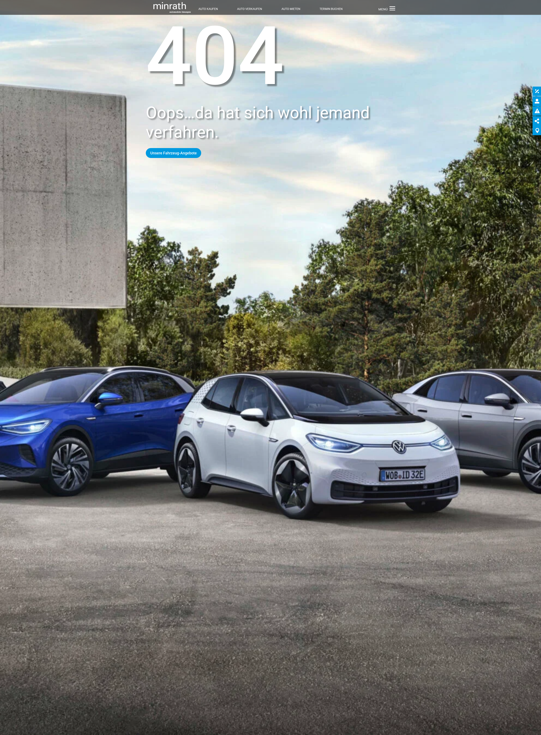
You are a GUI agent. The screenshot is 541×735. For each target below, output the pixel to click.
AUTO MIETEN (290, 9)
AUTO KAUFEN (208, 9)
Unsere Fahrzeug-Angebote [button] (173, 152)
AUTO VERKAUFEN (249, 9)
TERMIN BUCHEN (331, 9)
